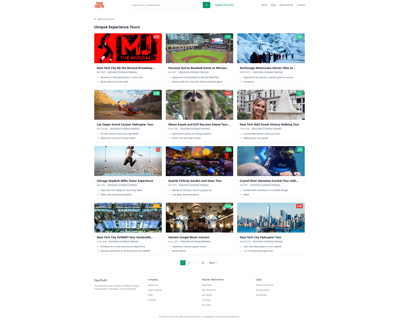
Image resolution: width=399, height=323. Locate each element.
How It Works (286, 4)
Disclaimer (261, 294)
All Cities (206, 304)
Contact (301, 4)
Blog (273, 4)
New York (207, 284)
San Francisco (209, 289)
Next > (213, 262)
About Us (153, 284)
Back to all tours (106, 19)
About (264, 4)
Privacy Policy (263, 289)
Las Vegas (207, 294)
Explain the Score (224, 4)
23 (202, 262)
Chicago (206, 299)
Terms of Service (264, 284)
